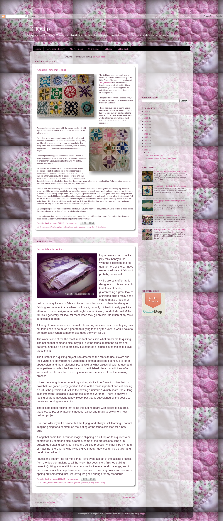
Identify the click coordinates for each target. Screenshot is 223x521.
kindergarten (73, 227)
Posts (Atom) (50, 502)
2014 (146, 112)
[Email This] (81, 223)
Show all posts (99, 57)
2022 (146, 137)
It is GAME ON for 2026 (154, 155)
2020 (146, 131)
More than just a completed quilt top (167, 215)
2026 (146, 150)
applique (59, 227)
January (149, 152)
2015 (146, 115)
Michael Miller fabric (55, 483)
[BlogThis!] (84, 223)
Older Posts (129, 497)
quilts (97, 483)
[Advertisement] (55, 7)
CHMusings (93, 48)
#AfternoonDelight (49, 227)
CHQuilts (40, 28)
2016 (146, 118)
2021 (146, 134)
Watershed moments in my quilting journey (161, 158)
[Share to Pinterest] (93, 223)
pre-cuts (77, 483)
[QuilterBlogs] (153, 315)
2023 (146, 140)
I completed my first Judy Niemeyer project (170, 186)
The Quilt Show (105, 83)
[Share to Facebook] (90, 223)
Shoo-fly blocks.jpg (99, 227)
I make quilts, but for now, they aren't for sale (170, 171)
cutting (65, 227)
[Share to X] (87, 223)
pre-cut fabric (68, 483)
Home (38, 48)
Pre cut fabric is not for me (51, 249)
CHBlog (108, 48)
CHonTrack (123, 48)
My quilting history (56, 48)
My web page (76, 48)
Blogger (142, 514)
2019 (146, 127)
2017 (146, 121)
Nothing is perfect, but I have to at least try (169, 230)
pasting (82, 227)
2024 (146, 143)
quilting (91, 483)
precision (84, 483)
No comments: (71, 223)
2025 (146, 147)
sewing (88, 227)
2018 (146, 124)
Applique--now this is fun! (51, 69)
